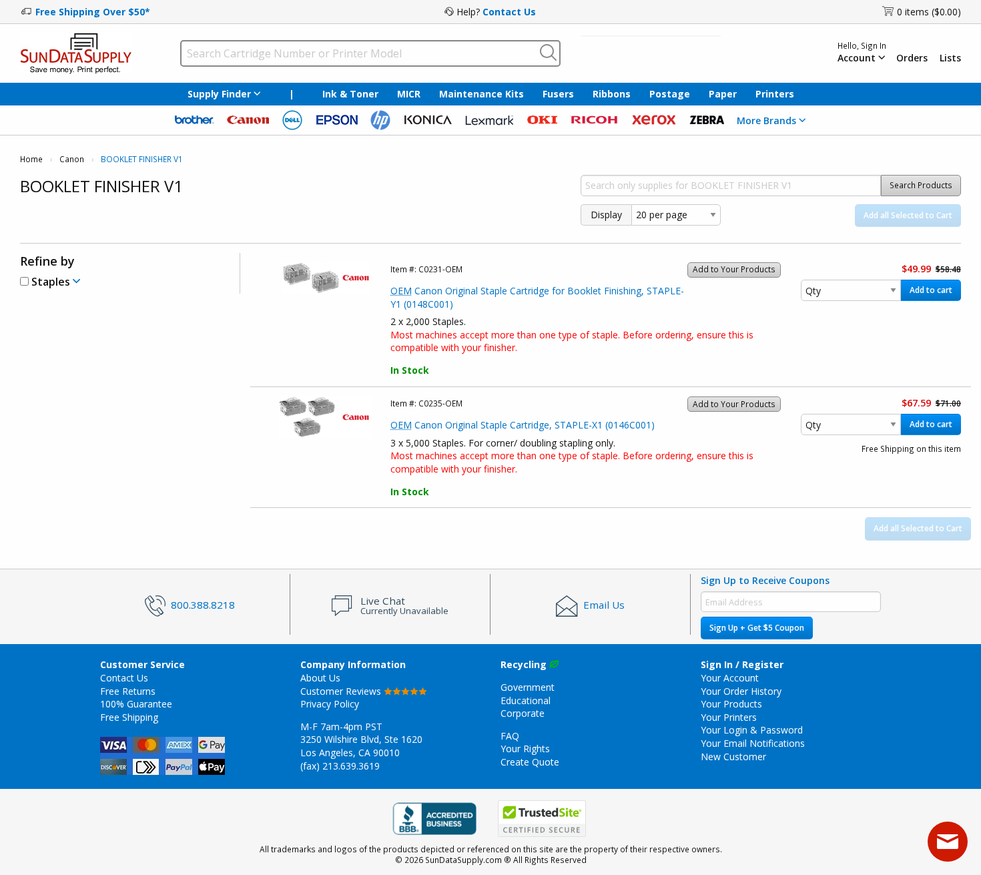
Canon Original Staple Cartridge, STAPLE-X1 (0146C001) (522, 424)
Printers (774, 93)
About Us (320, 677)
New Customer (733, 756)
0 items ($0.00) (929, 11)
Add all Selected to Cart (908, 215)
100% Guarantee (136, 703)
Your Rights (525, 748)
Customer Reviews (342, 691)
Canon (71, 159)
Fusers (558, 93)
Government (528, 687)
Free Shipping (129, 717)
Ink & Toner (350, 93)
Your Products (731, 703)
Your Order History (741, 691)
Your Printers (729, 717)
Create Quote (530, 762)
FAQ (510, 736)
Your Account (730, 677)
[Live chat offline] (948, 842)
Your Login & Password (752, 729)
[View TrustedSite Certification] (541, 819)
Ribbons (612, 93)
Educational (526, 700)
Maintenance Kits (481, 93)
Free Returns (127, 691)
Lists (950, 58)
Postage (669, 93)
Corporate (523, 713)
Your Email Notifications (753, 743)
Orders (912, 58)
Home (31, 159)
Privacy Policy (329, 703)
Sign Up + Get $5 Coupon (756, 627)
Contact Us (509, 11)
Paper (723, 93)
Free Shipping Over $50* (92, 11)
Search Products (921, 185)
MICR (408, 93)
